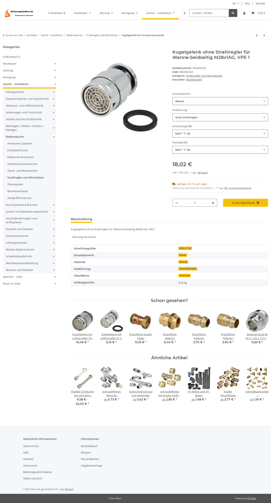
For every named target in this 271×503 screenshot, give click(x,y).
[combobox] (220, 101)
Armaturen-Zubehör (19, 143)
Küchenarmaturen (17, 236)
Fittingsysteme (15, 92)
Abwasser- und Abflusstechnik (24, 105)
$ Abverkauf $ (11, 57)
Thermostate (15, 184)
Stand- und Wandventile (22, 170)
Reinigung (9, 77)
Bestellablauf (89, 446)
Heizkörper (9, 63)
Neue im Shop (11, 283)
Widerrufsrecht (32, 478)
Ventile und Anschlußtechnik (23, 119)
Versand (202, 172)
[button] (244, 13)
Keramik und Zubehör (19, 229)
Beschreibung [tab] (81, 219)
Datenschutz (31, 446)
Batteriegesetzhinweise (37, 472)
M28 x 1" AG (185, 248)
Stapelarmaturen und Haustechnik (27, 98)
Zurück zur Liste (14, 35)
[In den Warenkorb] (74, 47)
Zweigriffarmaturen (19, 198)
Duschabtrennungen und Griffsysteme (21, 220)
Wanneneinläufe (17, 191)
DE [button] (234, 3)
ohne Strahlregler (187, 268)
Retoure (86, 452)
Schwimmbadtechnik (19, 256)
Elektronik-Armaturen (20, 157)
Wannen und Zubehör (19, 270)
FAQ (247, 3)
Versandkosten (90, 459)
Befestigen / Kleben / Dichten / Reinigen (25, 128)
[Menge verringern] (177, 203)
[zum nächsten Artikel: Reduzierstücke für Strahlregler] (264, 35)
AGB (25, 452)
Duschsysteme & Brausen (21, 205)
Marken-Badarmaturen (20, 249)
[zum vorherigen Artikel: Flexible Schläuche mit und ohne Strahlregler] (256, 35)
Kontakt (260, 3)
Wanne (182, 255)
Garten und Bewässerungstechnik (27, 211)
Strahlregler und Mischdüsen (204, 75)
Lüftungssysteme (16, 242)
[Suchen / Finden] (233, 13)
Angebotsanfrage (91, 465)
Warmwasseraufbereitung (22, 263)
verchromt (184, 275)
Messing (183, 262)
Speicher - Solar (12, 276)
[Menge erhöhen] (213, 203)
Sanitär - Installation (16, 84)
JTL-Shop (251, 498)
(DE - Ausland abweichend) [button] (237, 188)
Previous (77, 388)
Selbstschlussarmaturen (22, 164)
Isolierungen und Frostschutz (24, 112)
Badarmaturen (15, 136)
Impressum (30, 465)
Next (262, 388)
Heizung (8, 70)
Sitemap (28, 459)
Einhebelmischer (17, 150)
